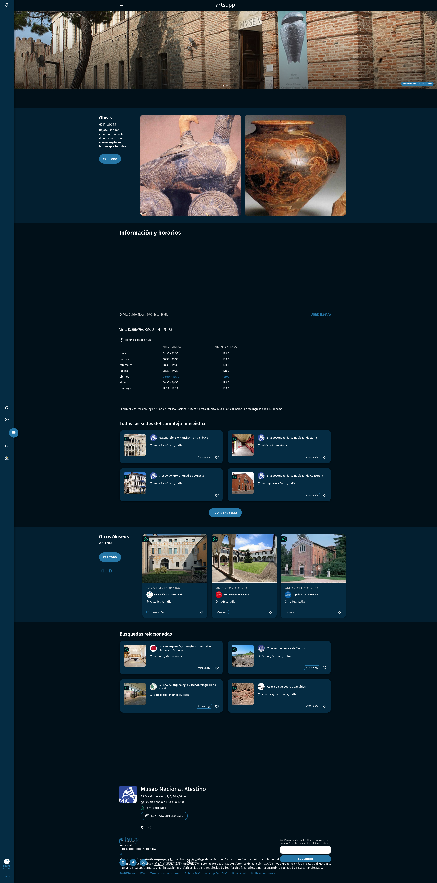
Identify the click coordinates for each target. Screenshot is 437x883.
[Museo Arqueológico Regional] (135, 656)
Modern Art (222, 612)
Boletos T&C (192, 873)
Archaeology (204, 457)
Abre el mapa (321, 315)
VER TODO (110, 158)
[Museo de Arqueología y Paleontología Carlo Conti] (135, 694)
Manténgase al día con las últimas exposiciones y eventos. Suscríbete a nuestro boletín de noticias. (305, 841)
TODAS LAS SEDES (225, 512)
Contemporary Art (156, 612)
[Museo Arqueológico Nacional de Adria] (243, 445)
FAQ (142, 873)
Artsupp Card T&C (216, 873)
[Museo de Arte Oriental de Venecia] (135, 483)
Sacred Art (291, 612)
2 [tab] (227, 86)
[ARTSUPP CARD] (6, 457)
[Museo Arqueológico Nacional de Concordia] (243, 483)
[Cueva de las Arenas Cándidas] (243, 694)
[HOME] (6, 407)
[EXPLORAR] (6, 419)
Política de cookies (263, 873)
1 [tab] (223, 86)
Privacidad (239, 873)
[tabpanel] (218, 50)
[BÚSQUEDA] (6, 446)
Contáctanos (127, 873)
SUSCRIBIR (305, 858)
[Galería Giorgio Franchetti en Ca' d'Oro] (135, 445)
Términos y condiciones (164, 873)
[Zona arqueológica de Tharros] (243, 656)
